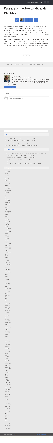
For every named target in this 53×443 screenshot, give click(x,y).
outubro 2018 (7, 329)
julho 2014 (7, 416)
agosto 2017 (7, 353)
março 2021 (7, 283)
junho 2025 (7, 195)
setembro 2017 (8, 351)
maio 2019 (7, 317)
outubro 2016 (7, 370)
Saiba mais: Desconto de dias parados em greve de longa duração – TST (20, 140)
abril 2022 (7, 260)
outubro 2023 (7, 230)
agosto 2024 (7, 212)
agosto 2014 (7, 415)
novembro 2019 (8, 307)
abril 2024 (7, 219)
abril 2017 (7, 360)
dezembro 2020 (8, 288)
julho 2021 (7, 276)
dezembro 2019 (8, 305)
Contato (41, 2)
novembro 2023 (8, 228)
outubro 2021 (7, 271)
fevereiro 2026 (8, 182)
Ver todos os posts (10, 87)
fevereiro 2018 (8, 343)
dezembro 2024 (8, 206)
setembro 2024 (8, 211)
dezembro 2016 (8, 367)
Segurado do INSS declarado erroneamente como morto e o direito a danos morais (28, 153)
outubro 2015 (7, 391)
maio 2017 (7, 358)
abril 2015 (7, 401)
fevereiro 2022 (8, 264)
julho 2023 (7, 235)
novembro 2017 (8, 348)
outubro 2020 (7, 291)
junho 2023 (7, 236)
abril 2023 (7, 240)
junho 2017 (7, 356)
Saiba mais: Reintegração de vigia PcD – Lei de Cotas (24, 157)
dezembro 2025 (8, 185)
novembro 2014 (8, 410)
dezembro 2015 (8, 387)
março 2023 (7, 242)
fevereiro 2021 (8, 284)
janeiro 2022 (7, 266)
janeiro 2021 (7, 286)
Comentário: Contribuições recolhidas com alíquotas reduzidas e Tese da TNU (21, 145)
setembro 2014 (8, 413)
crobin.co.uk (14, 434)
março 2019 (7, 320)
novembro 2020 (8, 290)
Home (28, 2)
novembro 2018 (8, 327)
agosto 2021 (7, 274)
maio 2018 (7, 338)
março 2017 (7, 362)
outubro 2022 (7, 250)
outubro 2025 (7, 188)
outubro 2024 (7, 209)
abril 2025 (7, 199)
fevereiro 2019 (8, 322)
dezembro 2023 (8, 226)
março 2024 (7, 221)
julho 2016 (7, 375)
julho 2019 (7, 314)
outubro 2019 (7, 308)
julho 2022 (7, 255)
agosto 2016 (7, 374)
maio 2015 (7, 399)
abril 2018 (7, 339)
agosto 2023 (7, 233)
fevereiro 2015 (8, 404)
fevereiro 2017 (8, 363)
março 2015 (7, 403)
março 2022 (7, 262)
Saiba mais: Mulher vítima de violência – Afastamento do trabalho (18, 143)
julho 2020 (7, 296)
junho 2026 (7, 175)
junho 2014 (7, 418)
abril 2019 (7, 319)
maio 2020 (7, 300)
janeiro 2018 (7, 344)
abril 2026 (7, 178)
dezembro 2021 (8, 267)
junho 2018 (7, 336)
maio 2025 (7, 197)
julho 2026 (7, 173)
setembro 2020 (8, 293)
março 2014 (7, 423)
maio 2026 (7, 176)
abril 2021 (7, 281)
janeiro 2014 (7, 427)
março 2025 (7, 200)
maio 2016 (7, 379)
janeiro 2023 (7, 245)
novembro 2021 (8, 269)
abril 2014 (7, 422)
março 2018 (7, 341)
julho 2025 (7, 194)
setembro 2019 (8, 310)
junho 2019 (7, 315)
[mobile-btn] (45, 2)
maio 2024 (7, 218)
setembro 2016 (8, 372)
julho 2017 (7, 355)
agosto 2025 (7, 192)
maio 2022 (7, 259)
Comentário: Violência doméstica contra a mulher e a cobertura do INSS (20, 138)
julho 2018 (7, 334)
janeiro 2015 (7, 406)
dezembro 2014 (8, 408)
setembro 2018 (8, 331)
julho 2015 (7, 396)
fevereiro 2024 (8, 223)
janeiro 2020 (7, 303)
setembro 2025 (8, 190)
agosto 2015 (7, 394)
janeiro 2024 (7, 224)
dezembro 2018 (8, 326)
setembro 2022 (8, 252)
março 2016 (7, 382)
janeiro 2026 (7, 183)
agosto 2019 (7, 312)
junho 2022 (7, 257)
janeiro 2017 (7, 365)
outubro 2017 (7, 350)
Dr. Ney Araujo (34, 2)
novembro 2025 (8, 187)
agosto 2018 (7, 332)
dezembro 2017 (8, 346)
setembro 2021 (8, 272)
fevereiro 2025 (8, 202)
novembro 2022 (8, 248)
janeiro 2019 (7, 324)
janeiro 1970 (7, 428)
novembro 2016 (8, 368)
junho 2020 (7, 298)
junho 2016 (7, 377)
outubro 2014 (7, 411)
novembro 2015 (8, 389)
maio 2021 (7, 279)
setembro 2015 (8, 392)
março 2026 (7, 180)
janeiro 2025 (7, 204)
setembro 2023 (8, 231)
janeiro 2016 (7, 386)
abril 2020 (7, 302)
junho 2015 (7, 398)
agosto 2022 (7, 254)
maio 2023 (7, 238)
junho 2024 (7, 216)
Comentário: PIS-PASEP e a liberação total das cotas (24, 155)
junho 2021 (7, 278)
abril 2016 (7, 380)
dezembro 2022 (8, 247)
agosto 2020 (7, 295)
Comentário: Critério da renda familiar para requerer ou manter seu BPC (20, 142)
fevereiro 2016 (8, 384)
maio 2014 (7, 420)
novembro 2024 (8, 207)
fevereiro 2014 (8, 425)
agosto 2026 (7, 171)
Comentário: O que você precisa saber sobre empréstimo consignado (26, 163)
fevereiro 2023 (8, 243)
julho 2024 (7, 214)
